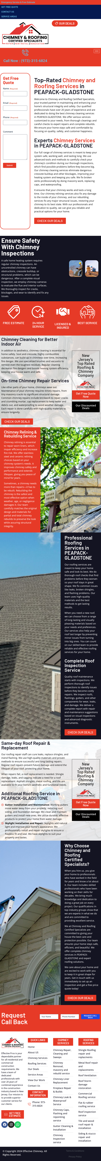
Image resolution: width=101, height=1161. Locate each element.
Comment (8, 131)
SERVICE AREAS (9, 16)
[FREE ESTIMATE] (13, 311)
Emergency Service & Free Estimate (18, 2)
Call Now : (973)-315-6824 (25, 61)
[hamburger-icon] (97, 51)
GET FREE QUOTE (9, 7)
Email (10, 102)
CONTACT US (7, 12)
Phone (10, 117)
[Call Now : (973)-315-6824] (25, 52)
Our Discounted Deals (86, 407)
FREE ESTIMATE (13, 323)
